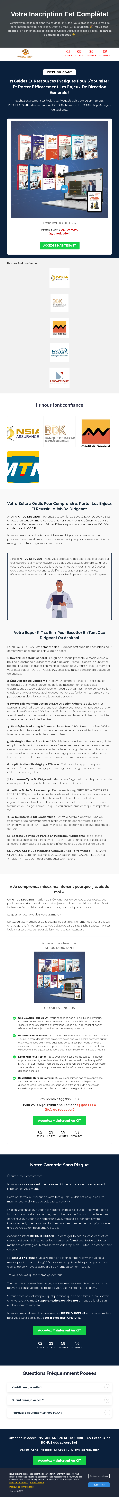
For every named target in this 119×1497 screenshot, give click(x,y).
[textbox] (59, 87)
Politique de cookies (18, 1482)
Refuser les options (99, 1476)
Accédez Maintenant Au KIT (59, 1120)
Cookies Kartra (37, 1482)
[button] (107, 1387)
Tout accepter (99, 1485)
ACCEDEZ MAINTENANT (59, 245)
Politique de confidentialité (21, 1487)
